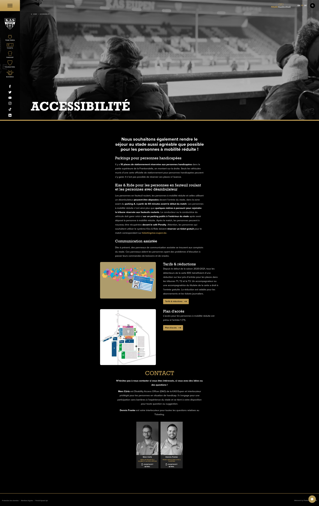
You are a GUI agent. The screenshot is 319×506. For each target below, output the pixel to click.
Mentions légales (27, 501)
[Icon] (312, 5)
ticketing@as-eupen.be (154, 233)
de (305, 5)
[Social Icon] (10, 87)
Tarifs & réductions (174, 301)
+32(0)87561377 (148, 464)
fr (302, 5)
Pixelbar (307, 501)
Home (35, 14)
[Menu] (10, 5)
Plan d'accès (171, 327)
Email (148, 466)
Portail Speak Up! (41, 501)
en (299, 5)
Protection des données (10, 501)
